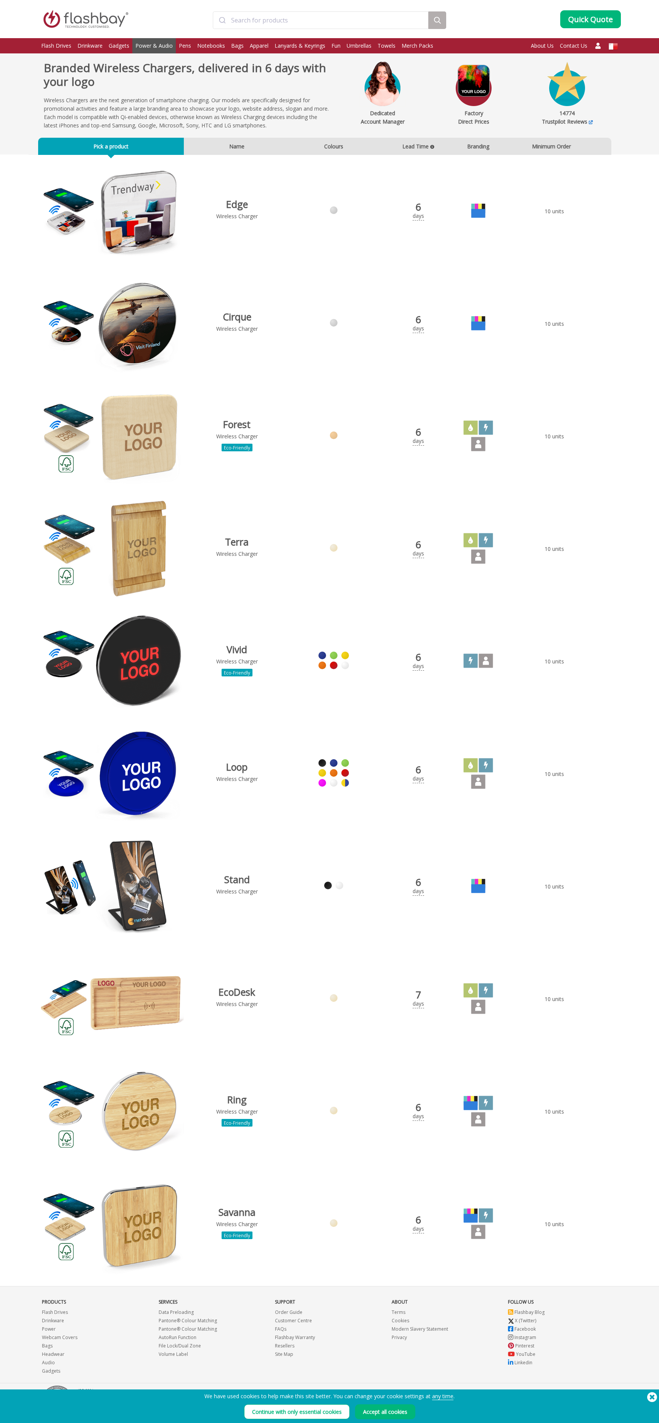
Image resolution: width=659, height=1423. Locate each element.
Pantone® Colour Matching (188, 1320)
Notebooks (211, 45)
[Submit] (222, 20)
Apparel (259, 45)
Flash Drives (56, 45)
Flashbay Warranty (295, 1337)
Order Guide (288, 1312)
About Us (542, 45)
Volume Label (173, 1354)
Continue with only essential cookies (297, 1411)
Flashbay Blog (529, 1312)
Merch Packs (417, 45)
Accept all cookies (385, 1411)
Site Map (284, 1354)
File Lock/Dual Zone (180, 1346)
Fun (336, 45)
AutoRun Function (177, 1337)
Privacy (399, 1337)
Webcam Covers (59, 1337)
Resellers (284, 1346)
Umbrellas (359, 45)
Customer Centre (293, 1320)
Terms (398, 1312)
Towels (386, 45)
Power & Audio (154, 45)
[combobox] (320, 20)
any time (442, 1396)
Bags (237, 45)
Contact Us (573, 45)
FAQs (280, 1329)
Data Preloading (176, 1312)
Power (49, 1329)
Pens (185, 45)
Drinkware (90, 45)
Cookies (400, 1320)
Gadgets (119, 45)
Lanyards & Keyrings (300, 45)
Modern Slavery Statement (420, 1329)
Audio (48, 1362)
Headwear (53, 1354)
